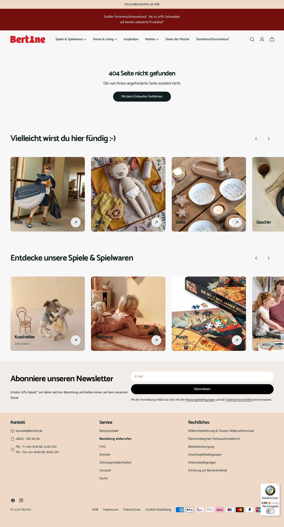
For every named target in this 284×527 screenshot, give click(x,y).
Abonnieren (202, 389)
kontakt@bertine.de (29, 431)
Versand (105, 470)
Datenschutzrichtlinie (239, 399)
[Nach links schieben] (256, 139)
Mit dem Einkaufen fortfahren (142, 96)
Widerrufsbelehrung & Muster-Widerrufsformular (221, 431)
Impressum (110, 509)
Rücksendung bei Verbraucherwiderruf (214, 439)
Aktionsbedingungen (202, 462)
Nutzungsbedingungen (200, 399)
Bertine (26, 509)
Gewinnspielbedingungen (205, 454)
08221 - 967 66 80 (28, 439)
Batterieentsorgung (201, 447)
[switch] (270, 511)
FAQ (102, 447)
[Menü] (277, 485)
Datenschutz (132, 509)
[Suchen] (252, 39)
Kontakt (104, 454)
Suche (103, 478)
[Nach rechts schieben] (269, 139)
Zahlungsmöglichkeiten (115, 462)
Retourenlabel (109, 431)
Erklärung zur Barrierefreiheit (207, 470)
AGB (95, 509)
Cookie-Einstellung (158, 509)
